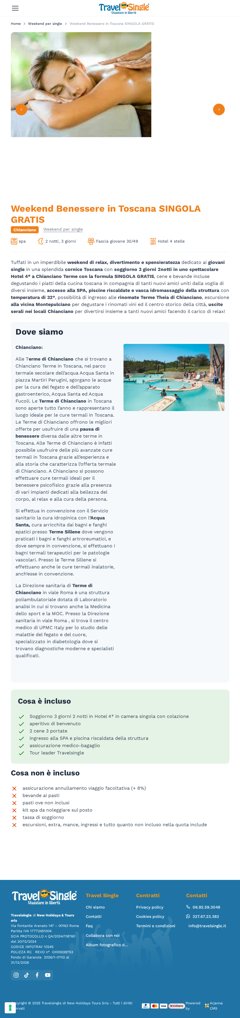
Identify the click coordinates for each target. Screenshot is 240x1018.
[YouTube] (47, 975)
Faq (89, 925)
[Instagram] (16, 975)
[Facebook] (37, 975)
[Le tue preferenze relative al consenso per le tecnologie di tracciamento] (10, 1007)
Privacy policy (149, 907)
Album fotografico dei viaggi (107, 944)
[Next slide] (219, 109)
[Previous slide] (21, 109)
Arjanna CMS (216, 1005)
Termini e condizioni (155, 925)
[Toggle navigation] (15, 8)
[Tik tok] (26, 975)
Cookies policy (150, 916)
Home (16, 24)
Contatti (94, 916)
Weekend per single (45, 24)
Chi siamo (95, 907)
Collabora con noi (103, 935)
